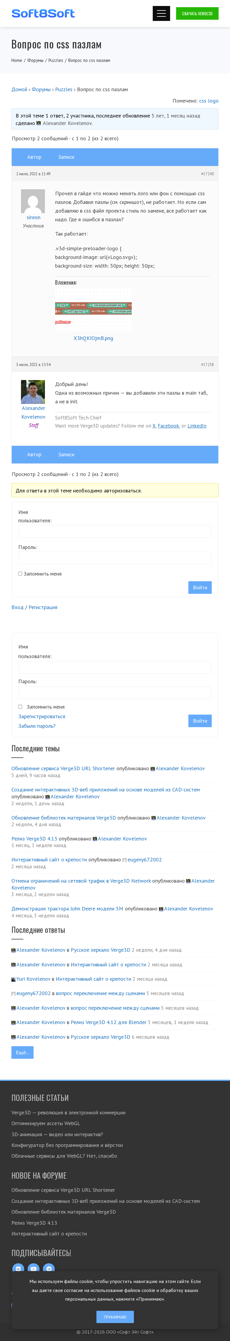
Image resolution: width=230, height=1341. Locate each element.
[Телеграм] (49, 1269)
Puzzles (63, 89)
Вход (17, 607)
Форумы (41, 89)
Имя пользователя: (35, 516)
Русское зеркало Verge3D (100, 949)
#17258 (207, 364)
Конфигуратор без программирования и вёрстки (67, 1145)
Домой (19, 89)
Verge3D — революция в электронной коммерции (68, 1112)
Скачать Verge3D (197, 13)
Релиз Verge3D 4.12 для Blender (108, 1022)
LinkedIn (196, 425)
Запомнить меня (43, 573)
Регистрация (43, 607)
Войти (200, 587)
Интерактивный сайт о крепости (49, 859)
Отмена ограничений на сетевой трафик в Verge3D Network (81, 880)
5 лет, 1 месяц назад (176, 115)
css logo (209, 100)
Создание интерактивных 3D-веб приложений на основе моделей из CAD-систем (105, 789)
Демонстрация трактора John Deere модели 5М (67, 908)
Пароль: (27, 547)
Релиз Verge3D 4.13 (34, 838)
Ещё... (22, 1052)
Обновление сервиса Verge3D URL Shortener (63, 768)
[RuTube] (34, 1269)
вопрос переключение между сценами (100, 993)
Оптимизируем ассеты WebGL (45, 1123)
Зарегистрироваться (41, 716)
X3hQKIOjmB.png (93, 338)
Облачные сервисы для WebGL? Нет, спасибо (64, 1155)
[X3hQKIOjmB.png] (93, 309)
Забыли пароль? (37, 725)
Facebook (168, 425)
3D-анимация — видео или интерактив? (57, 1134)
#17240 (207, 173)
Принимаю (115, 1317)
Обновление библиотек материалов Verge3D (63, 817)
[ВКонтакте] (18, 1269)
